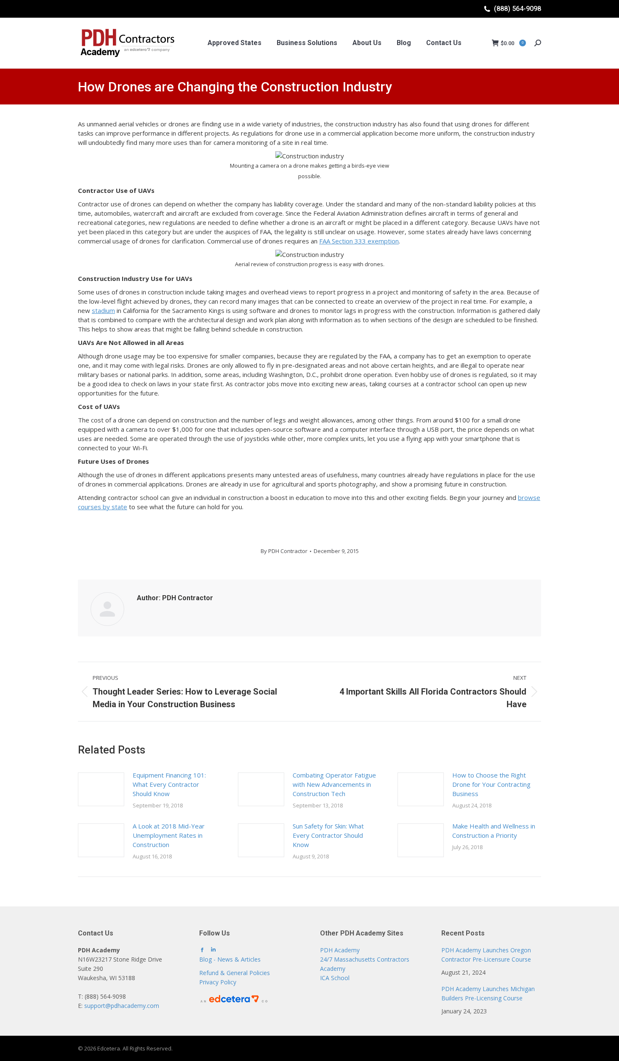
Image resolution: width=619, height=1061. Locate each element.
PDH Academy (340, 950)
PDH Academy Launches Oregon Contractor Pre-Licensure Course (486, 954)
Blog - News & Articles (230, 959)
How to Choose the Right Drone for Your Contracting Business (491, 784)
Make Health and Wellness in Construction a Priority (493, 830)
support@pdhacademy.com (121, 1006)
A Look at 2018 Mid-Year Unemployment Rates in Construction (169, 835)
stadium (103, 310)
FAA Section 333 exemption (359, 241)
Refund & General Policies (234, 973)
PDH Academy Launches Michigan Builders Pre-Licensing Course (488, 993)
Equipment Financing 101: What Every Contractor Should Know (169, 784)
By (284, 551)
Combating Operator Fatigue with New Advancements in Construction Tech (334, 784)
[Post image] (101, 789)
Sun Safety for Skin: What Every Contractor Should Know (328, 835)
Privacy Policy (217, 982)
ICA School (335, 978)
